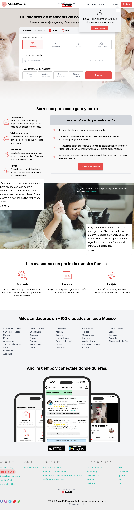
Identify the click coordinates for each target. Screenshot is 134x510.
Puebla (33, 341)
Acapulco (113, 338)
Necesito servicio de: (32, 37)
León (120, 467)
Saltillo (59, 344)
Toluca (85, 331)
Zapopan (34, 335)
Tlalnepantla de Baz (118, 341)
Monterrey (8, 338)
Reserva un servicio (90, 166)
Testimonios (6, 480)
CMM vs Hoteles (8, 484)
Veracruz (60, 347)
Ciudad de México (12, 328)
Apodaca (7, 353)
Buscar (98, 75)
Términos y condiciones (54, 471)
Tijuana (59, 335)
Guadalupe (8, 341)
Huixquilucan (62, 338)
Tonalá (33, 338)
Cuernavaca (88, 335)
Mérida (59, 331)
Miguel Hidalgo (116, 328)
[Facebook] (1, 503)
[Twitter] (10, 503)
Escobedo (8, 350)
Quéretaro (92, 483)
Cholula (33, 347)
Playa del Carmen (91, 344)
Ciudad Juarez (89, 341)
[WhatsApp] (18, 503)
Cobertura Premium (10, 476)
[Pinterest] (14, 503)
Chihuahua (87, 328)
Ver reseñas (91, 191)
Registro (126, 4)
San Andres (35, 344)
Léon (111, 331)
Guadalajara (35, 331)
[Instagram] (5, 503)
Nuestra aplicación (52, 467)
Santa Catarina (37, 328)
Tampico (113, 335)
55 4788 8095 (31, 467)
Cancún (86, 347)
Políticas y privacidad (53, 479)
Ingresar (115, 4)
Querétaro (61, 328)
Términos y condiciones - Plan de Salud (62, 475)
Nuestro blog (6, 467)
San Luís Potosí (63, 341)
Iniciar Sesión (100, 28)
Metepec (86, 338)
